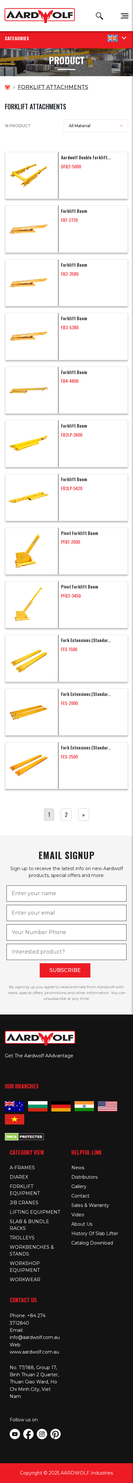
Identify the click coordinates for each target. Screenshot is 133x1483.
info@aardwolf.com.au (35, 1337)
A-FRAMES (22, 1168)
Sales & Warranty (90, 1205)
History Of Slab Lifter (94, 1233)
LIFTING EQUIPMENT (35, 1212)
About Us (81, 1224)
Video (77, 1215)
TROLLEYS (22, 1238)
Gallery (79, 1186)
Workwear (25, 1279)
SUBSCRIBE (65, 970)
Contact (80, 1196)
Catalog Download (92, 1243)
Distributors (84, 1177)
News (77, 1168)
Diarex (19, 1177)
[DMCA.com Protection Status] (24, 1136)
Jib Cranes (24, 1203)
